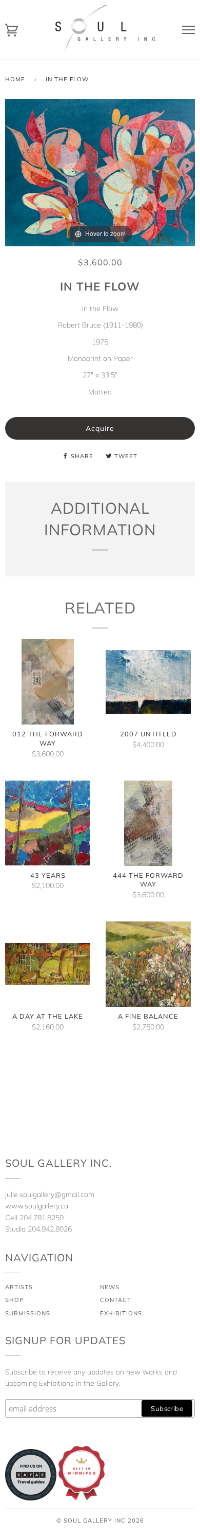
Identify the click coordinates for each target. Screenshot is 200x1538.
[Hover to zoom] (100, 171)
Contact (115, 1300)
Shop (14, 1300)
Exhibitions (121, 1313)
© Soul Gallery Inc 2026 (100, 1520)
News (109, 1287)
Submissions (27, 1313)
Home (15, 79)
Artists (19, 1287)
